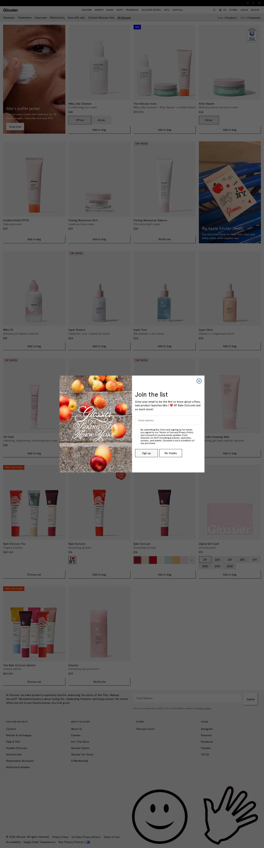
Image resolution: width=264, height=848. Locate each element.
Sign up (146, 453)
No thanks (170, 453)
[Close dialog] (199, 381)
